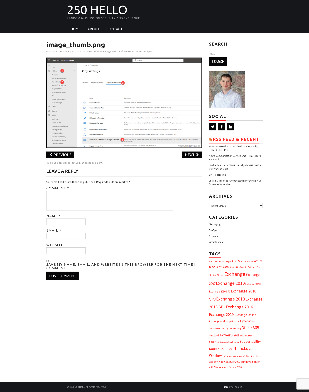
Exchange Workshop (220, 321)
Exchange (234, 274)
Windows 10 (240, 356)
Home (75, 29)
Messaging (215, 224)
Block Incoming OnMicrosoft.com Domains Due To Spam (123, 51)
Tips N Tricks (236, 348)
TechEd (221, 349)
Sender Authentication (229, 342)
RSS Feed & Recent (236, 139)
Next (190, 155)
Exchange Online (245, 315)
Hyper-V (245, 321)
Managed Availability (218, 328)
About (93, 29)
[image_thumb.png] (124, 102)
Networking (235, 328)
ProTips (213, 230)
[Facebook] (221, 126)
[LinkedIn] (230, 126)
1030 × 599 (85, 51)
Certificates (222, 267)
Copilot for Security (238, 267)
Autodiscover (247, 261)
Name (53, 216)
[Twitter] (212, 126)
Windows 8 (229, 356)
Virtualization (216, 242)
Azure (258, 261)
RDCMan (248, 335)
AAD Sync (227, 261)
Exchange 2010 (230, 283)
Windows (216, 355)
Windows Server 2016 (230, 367)
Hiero (226, 386)
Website (54, 245)
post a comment (93, 162)
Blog (212, 267)
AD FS (236, 261)
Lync (253, 321)
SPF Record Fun (217, 174)
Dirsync (220, 275)
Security (213, 236)
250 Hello (97, 9)
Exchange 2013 (230, 299)
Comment (57, 188)
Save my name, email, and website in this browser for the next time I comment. (121, 266)
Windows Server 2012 (228, 361)
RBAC (241, 335)
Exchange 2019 (221, 314)
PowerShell (229, 335)
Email (54, 230)
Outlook (214, 335)
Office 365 (250, 327)
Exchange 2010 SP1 (254, 284)
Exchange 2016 (239, 307)
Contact (114, 29)
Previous (62, 155)
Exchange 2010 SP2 (219, 291)
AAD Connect (216, 261)
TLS (249, 349)
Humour (235, 321)
